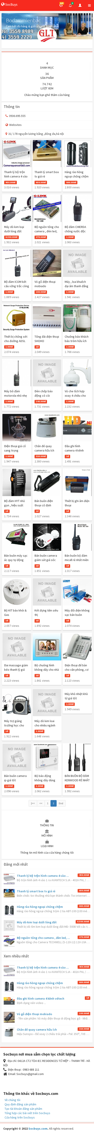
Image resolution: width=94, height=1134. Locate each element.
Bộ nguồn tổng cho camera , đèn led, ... (43, 938)
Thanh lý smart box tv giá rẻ (36, 891)
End (61, 803)
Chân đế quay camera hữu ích (37, 1030)
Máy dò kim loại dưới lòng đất (37, 922)
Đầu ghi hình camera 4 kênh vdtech (40, 998)
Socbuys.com (37, 1129)
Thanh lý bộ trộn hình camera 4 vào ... (43, 876)
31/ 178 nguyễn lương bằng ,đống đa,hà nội (36, 134)
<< (40, 803)
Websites (15, 125)
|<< (33, 803)
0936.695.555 (17, 116)
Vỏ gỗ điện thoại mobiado (34, 1014)
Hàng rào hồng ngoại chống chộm (40, 907)
